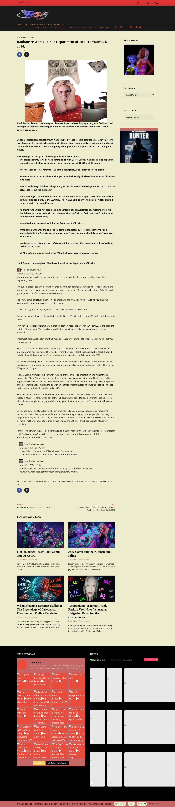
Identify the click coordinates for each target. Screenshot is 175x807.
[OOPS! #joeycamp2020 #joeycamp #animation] (114, 685)
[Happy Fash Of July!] (77, 681)
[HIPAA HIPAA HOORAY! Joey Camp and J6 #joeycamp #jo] (25, 733)
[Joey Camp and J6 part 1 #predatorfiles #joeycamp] (42, 733)
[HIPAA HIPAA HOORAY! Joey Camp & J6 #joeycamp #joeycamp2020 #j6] (97, 727)
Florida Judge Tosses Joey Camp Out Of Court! (38, 553)
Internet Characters (25, 38)
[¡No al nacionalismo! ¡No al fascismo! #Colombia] (25, 698)
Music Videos (105, 27)
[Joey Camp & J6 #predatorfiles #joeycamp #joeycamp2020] (114, 727)
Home (37, 27)
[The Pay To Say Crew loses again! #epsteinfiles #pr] (60, 751)
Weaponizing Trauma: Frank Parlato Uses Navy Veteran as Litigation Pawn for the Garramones (87, 611)
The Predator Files (58, 27)
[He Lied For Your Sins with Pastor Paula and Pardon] (42, 716)
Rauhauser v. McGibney (101, 481)
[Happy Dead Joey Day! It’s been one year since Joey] (60, 716)
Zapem (19, 484)
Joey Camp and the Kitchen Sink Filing (89, 553)
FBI (59, 481)
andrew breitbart (24, 481)
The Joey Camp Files (77, 27)
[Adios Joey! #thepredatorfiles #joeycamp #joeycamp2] (42, 698)
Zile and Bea (21, 559)
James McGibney (68, 481)
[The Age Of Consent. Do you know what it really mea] (42, 681)
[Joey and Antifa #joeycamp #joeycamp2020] (60, 698)
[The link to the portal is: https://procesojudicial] (60, 733)
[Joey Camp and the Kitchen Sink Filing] (91, 535)
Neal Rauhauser (83, 481)
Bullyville (52, 481)
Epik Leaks (92, 27)
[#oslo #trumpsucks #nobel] (114, 769)
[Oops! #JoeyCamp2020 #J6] (77, 698)
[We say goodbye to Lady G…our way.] (60, 681)
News (45, 27)
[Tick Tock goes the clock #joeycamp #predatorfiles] (77, 716)
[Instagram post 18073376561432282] (25, 681)
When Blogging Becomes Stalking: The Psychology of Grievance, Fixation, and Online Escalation (39, 609)
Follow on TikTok (151, 660)
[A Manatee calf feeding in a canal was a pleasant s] (77, 751)
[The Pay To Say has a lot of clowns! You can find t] (77, 733)
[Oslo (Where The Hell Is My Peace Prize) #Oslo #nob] (42, 751)
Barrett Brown (39, 481)
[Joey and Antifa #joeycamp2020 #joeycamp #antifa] (97, 685)
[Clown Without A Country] (25, 716)
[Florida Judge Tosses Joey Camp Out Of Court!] (40, 535)
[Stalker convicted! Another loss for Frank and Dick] (25, 751)
